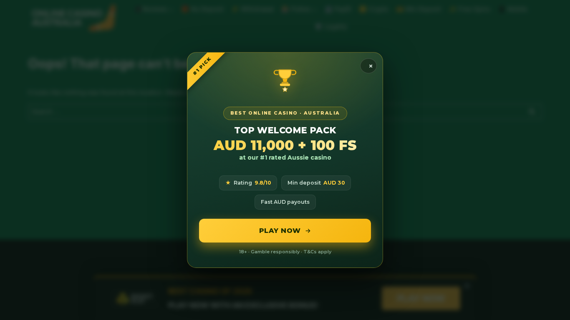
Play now (280, 231)
